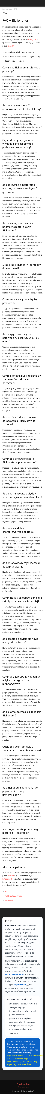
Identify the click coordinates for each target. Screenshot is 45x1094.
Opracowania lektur (14, 974)
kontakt (11, 46)
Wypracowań (20, 984)
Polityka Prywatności (14, 896)
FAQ (6, 891)
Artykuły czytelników (23, 1084)
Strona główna (7, 9)
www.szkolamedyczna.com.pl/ (19, 1061)
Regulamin (9, 900)
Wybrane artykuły (24, 1087)
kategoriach (7, 879)
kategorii (32, 39)
